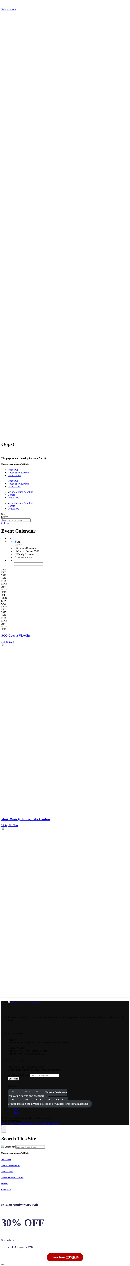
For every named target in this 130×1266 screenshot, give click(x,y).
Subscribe (13, 1079)
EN (20, 17)
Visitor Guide (7, 1171)
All (9, 538)
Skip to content (8, 9)
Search (4, 514)
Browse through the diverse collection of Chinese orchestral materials (48, 1102)
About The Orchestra (10, 1165)
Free (19, 545)
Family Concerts (25, 554)
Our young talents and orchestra (37, 1094)
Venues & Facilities (49, 430)
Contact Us (19, 20)
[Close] (3, 1127)
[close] (3, 101)
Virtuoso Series (24, 557)
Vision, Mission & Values (12, 1177)
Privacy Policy (8, 430)
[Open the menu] (3, 436)
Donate (4, 1183)
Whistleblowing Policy (27, 430)
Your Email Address (19, 1075)
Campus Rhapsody (26, 548)
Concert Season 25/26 (28, 551)
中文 (30, 17)
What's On (6, 1159)
